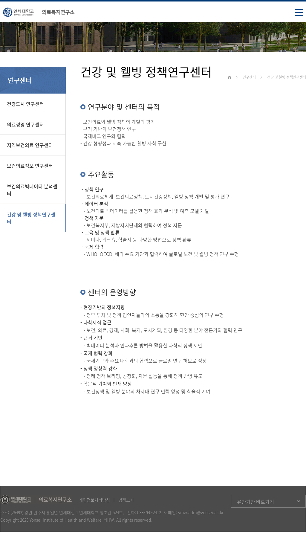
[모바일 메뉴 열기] (299, 13)
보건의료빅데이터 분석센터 (32, 190)
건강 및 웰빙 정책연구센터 (31, 218)
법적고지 (126, 500)
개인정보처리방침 (94, 500)
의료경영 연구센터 (25, 124)
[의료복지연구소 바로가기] (39, 11)
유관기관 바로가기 (255, 501)
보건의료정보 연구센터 (30, 165)
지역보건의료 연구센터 (30, 145)
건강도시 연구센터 (25, 103)
